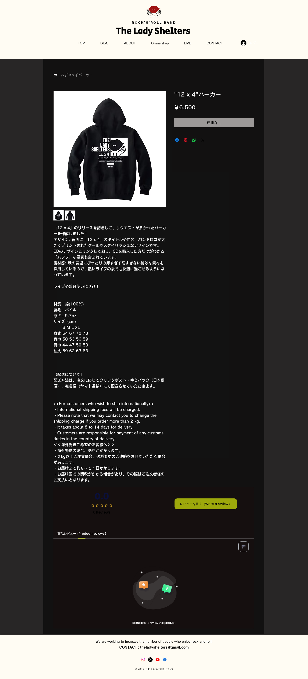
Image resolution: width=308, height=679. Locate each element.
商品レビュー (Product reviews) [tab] (81, 533)
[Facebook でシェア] (177, 140)
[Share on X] (202, 140)
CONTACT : (129, 647)
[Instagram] (143, 659)
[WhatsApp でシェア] (194, 140)
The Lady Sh (140, 31)
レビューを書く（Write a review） (206, 504)
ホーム (58, 74)
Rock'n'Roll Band (154, 22)
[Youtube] (157, 659)
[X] (150, 659)
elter (175, 31)
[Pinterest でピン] (185, 140)
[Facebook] (165, 659)
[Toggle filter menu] (243, 546)
